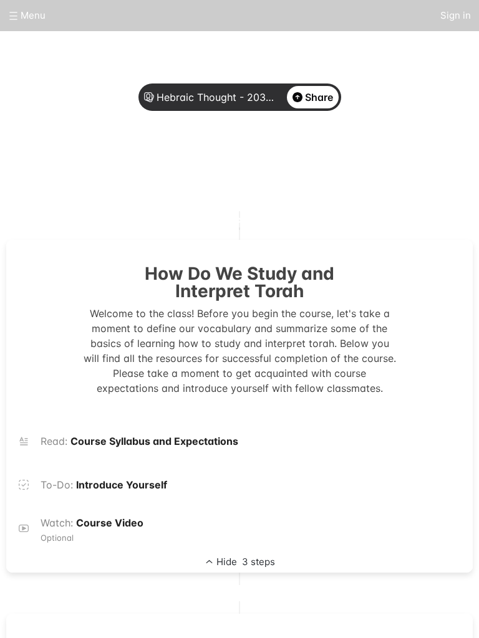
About (193, 163)
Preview (286, 163)
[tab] (193, 163)
